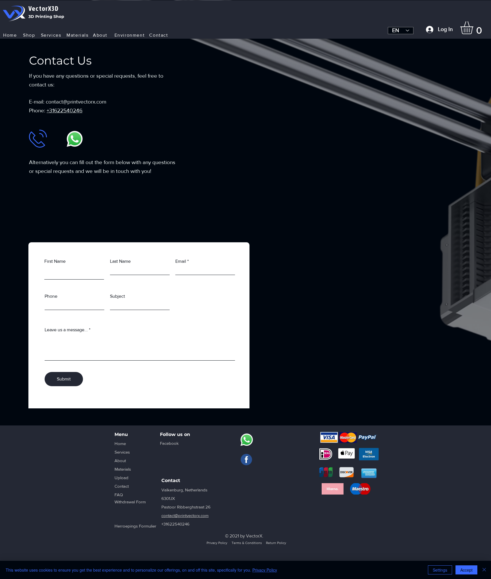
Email (180, 261)
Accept (466, 570)
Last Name (120, 261)
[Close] (484, 569)
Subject (117, 296)
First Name (55, 261)
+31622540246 (64, 110)
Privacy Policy (264, 570)
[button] (474, 27)
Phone (51, 296)
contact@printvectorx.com (76, 102)
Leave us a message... (66, 330)
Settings (440, 570)
